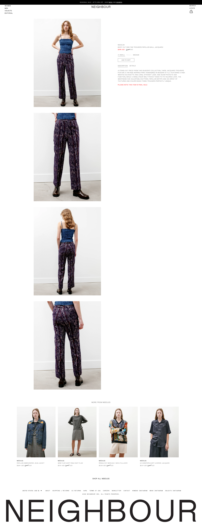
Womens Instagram (139, 490)
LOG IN (192, 8)
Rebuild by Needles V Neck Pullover (113, 463)
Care (85, 490)
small (129, 55)
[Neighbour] (101, 6)
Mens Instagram (156, 490)
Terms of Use (95, 490)
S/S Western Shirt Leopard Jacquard (155, 463)
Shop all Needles (101, 479)
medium (136, 55)
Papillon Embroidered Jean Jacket (30, 463)
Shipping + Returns (60, 490)
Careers (106, 490)
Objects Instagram (173, 490)
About (47, 490)
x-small (121, 55)
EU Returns (76, 490)
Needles (121, 45)
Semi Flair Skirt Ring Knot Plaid (70, 463)
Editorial (9, 13)
